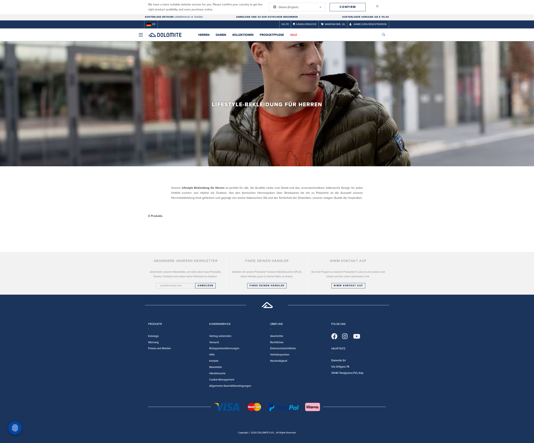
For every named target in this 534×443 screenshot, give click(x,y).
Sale (293, 35)
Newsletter (215, 367)
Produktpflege (272, 35)
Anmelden (205, 285)
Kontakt (213, 361)
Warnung (153, 342)
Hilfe (285, 24)
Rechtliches (276, 342)
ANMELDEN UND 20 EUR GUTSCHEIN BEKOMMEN (267, 17)
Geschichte (276, 336)
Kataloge (153, 336)
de (154, 24)
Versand (214, 342)
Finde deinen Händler (266, 285)
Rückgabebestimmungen (224, 348)
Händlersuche (217, 373)
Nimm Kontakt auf (348, 285)
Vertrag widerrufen (220, 336)
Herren (203, 35)
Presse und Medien (159, 348)
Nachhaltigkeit (278, 361)
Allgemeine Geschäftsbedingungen (230, 386)
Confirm (348, 7)
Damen (221, 35)
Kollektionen (242, 35)
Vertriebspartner (279, 354)
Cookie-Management (221, 379)
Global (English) (288, 7)
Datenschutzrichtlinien (283, 348)
